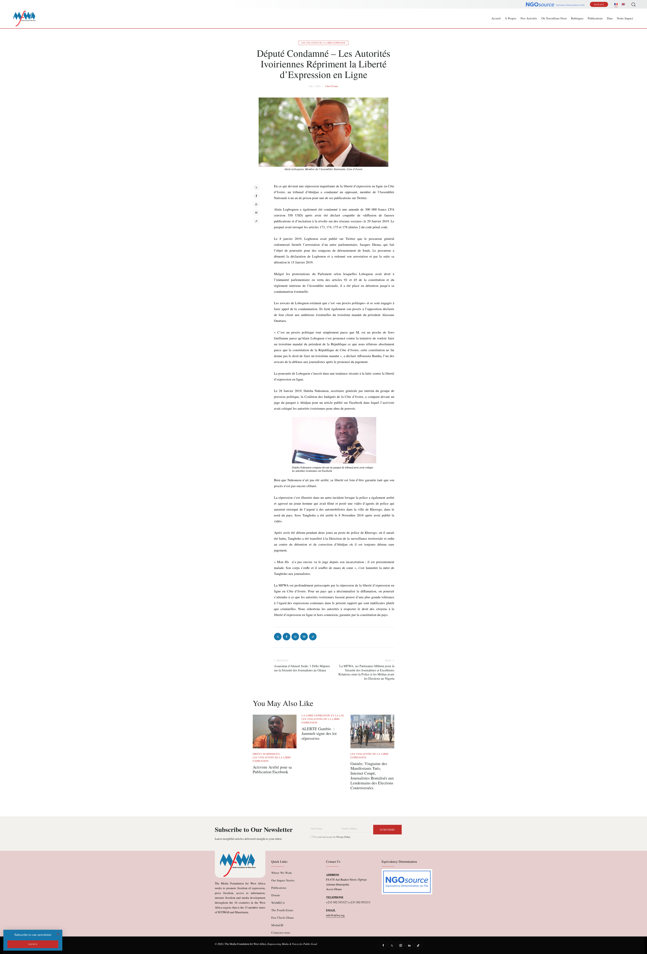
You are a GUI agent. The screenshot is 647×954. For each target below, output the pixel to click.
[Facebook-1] (256, 195)
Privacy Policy (343, 836)
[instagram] (401, 945)
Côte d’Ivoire (331, 86)
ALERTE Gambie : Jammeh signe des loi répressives (319, 733)
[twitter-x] (392, 945)
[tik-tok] (418, 945)
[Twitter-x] (256, 187)
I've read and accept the (331, 836)
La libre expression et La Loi (323, 715)
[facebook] (383, 945)
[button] (256, 221)
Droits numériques (266, 753)
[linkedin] (409, 945)
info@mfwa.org (335, 915)
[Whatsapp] (256, 204)
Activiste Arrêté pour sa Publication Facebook (272, 769)
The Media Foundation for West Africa (245, 944)
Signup (32, 944)
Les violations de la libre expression (324, 42)
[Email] (256, 212)
